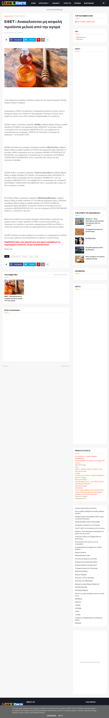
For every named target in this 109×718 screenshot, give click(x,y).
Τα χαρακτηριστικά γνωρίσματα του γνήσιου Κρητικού (88, 548)
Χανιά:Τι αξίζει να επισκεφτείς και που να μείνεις (90, 528)
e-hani (77, 473)
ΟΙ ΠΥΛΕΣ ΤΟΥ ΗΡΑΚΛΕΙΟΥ (84, 581)
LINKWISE (78, 623)
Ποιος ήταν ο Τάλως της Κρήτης (84, 578)
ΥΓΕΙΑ (77, 612)
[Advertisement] (90, 129)
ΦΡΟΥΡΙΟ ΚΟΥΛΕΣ (81, 571)
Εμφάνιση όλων (81, 498)
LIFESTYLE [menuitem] (67, 3)
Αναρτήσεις (82, 37)
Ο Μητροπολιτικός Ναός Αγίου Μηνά (86, 562)
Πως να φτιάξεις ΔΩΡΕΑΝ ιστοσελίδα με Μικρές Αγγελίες (89, 512)
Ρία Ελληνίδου (90, 238)
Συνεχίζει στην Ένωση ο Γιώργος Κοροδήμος (90, 475)
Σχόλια (80, 39)
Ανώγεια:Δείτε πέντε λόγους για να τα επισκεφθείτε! (86, 543)
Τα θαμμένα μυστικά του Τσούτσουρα (94, 230)
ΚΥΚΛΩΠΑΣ (79, 488)
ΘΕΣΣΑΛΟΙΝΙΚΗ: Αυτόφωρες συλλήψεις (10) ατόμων (90, 462)
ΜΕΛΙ (36, 256)
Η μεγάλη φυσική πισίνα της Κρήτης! (94, 249)
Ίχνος (77, 467)
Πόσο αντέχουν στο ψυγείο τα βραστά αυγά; (95, 258)
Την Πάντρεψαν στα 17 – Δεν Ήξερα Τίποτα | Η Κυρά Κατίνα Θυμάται (89, 483)
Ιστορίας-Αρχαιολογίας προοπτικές (86, 508)
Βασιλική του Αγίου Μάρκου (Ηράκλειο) (87, 584)
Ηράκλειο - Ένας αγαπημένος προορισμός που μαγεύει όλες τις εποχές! (94, 222)
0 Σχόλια (20, 33)
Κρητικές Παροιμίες (81, 575)
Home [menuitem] (33, 3)
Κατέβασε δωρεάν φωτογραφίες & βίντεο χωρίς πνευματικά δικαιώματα (89, 518)
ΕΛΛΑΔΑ (24, 256)
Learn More (51, 716)
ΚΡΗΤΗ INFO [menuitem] (43, 3)
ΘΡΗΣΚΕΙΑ (78, 599)
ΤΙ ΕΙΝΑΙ (77, 615)
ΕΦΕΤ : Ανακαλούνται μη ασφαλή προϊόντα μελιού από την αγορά (13, 298)
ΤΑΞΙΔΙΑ (77, 605)
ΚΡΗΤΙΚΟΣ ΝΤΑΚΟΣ (81, 590)
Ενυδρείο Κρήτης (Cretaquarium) (86, 565)
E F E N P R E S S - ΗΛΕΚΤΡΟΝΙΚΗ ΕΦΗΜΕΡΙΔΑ (86, 457)
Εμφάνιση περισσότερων (60, 275)
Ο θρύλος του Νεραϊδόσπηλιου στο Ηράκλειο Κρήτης (88, 619)
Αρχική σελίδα (8, 16)
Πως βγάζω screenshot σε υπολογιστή (87, 525)
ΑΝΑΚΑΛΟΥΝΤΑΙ (19, 16)
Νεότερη (5, 366)
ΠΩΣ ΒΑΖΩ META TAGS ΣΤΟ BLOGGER (87, 522)
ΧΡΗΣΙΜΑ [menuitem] (77, 3)
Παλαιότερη (65, 366)
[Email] (43, 40)
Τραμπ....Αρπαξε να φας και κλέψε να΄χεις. (88, 469)
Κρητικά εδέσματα (80, 552)
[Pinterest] (38, 40)
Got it (60, 716)
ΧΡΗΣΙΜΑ (78, 608)
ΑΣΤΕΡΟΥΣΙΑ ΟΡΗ (81, 587)
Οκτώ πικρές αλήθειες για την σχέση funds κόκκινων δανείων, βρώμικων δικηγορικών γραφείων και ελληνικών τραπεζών (89, 492)
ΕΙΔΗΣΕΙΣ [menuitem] (55, 3)
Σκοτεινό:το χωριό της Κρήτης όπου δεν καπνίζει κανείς (89, 595)
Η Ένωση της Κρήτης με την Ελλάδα (86, 559)
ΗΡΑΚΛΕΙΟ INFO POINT (82, 556)
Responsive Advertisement (90, 662)
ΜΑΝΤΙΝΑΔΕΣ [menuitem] (89, 3)
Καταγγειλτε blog (80, 479)
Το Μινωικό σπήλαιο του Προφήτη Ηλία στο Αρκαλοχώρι (88, 538)
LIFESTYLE (78, 602)
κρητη (31, 256)
